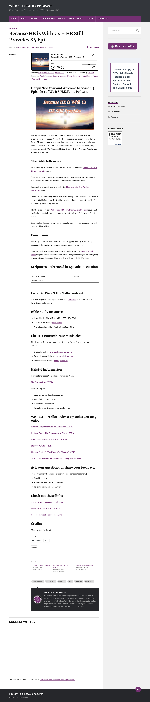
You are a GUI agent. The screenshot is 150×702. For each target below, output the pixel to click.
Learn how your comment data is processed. (57, 679)
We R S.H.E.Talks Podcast (30, 6)
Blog (23, 19)
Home (13, 19)
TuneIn (95, 76)
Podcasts (34, 19)
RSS (40, 79)
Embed (91, 73)
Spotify (56, 76)
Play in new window (46, 73)
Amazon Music (66, 76)
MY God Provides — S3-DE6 (40, 565)
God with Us (50, 581)
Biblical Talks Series (118, 106)
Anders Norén (22, 697)
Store (90, 19)
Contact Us (103, 19)
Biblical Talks (75, 19)
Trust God (89, 581)
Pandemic (78, 581)
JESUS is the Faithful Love (84, 565)
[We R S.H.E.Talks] (115, 145)
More (46, 79)
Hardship (61, 581)
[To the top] (138, 689)
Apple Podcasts (46, 76)
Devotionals (115, 112)
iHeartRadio (86, 76)
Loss (70, 581)
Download (59, 73)
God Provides (38, 581)
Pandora (76, 76)
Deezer (35, 79)
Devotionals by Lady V (53, 19)
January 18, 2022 (46, 47)
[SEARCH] (137, 30)
